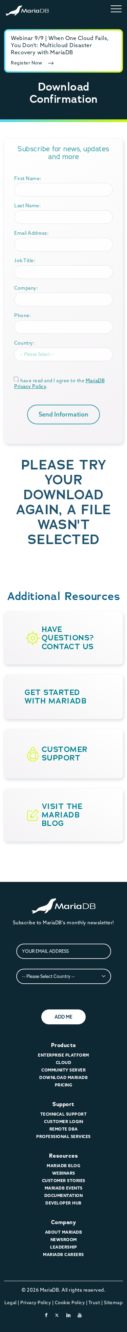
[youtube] (80, 1315)
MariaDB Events (64, 1188)
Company (63, 1222)
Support (63, 1104)
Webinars (63, 1173)
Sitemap (113, 1302)
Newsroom (63, 1239)
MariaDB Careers (63, 1254)
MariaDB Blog (63, 1165)
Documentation (63, 1195)
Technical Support (63, 1114)
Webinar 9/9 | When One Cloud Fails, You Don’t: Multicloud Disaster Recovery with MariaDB (60, 45)
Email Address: (31, 233)
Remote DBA (63, 1129)
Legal (10, 1302)
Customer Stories (63, 1180)
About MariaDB (63, 1232)
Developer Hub (63, 1202)
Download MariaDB (63, 1077)
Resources (63, 1155)
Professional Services (63, 1136)
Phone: (22, 315)
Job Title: (24, 260)
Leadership (63, 1247)
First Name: (27, 178)
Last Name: (27, 205)
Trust (94, 1302)
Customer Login (63, 1121)
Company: (26, 288)
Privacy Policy (35, 1302)
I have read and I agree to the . (59, 383)
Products (63, 1045)
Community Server (63, 1070)
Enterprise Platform (63, 1055)
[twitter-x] (57, 1315)
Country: (24, 343)
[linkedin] (68, 1315)
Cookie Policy (70, 1302)
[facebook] (46, 1315)
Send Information (63, 414)
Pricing (63, 1084)
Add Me (63, 1017)
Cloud (63, 1062)
